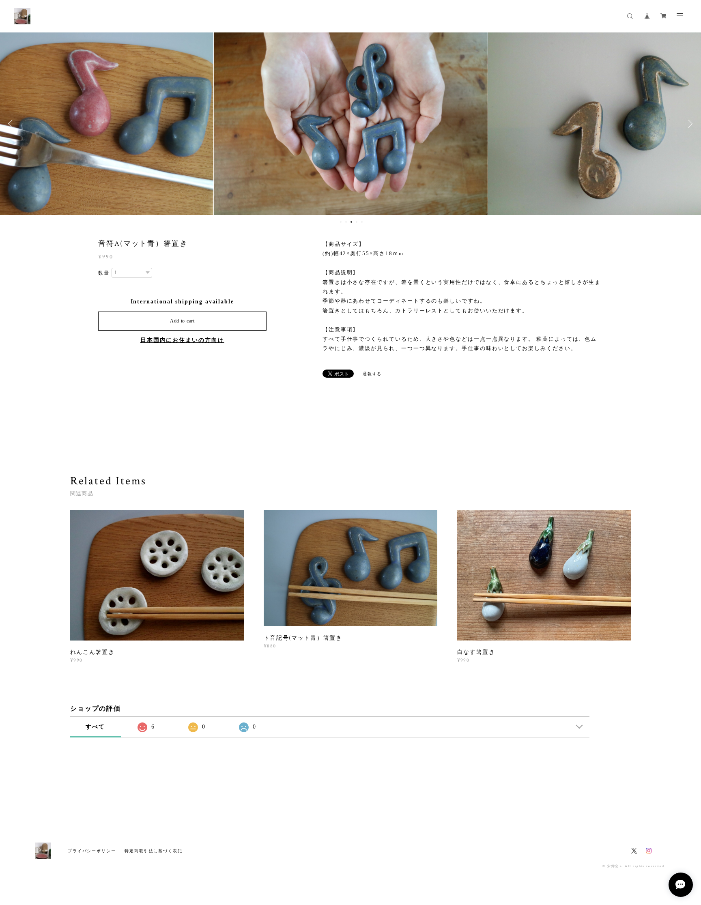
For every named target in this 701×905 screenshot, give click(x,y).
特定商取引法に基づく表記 (154, 851)
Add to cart (182, 321)
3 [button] (351, 222)
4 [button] (356, 222)
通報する (372, 374)
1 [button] (341, 222)
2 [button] (346, 222)
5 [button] (362, 222)
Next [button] (689, 124)
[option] (351, 123)
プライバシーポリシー (92, 851)
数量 (104, 273)
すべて (95, 727)
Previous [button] (12, 124)
